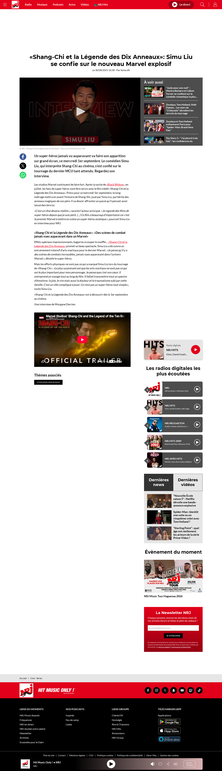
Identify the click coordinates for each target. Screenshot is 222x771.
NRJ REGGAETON (174, 423)
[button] (80, 111)
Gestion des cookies (169, 755)
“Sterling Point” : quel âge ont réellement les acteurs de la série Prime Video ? (186, 533)
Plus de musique (189, 764)
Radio (28, 4)
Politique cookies (105, 755)
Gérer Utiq (151, 755)
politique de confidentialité (181, 647)
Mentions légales (77, 755)
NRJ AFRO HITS (173, 458)
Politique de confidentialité (130, 755)
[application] (80, 112)
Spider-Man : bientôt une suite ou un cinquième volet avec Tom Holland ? (186, 516)
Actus (72, 4)
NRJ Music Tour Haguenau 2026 (163, 596)
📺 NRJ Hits (101, 4)
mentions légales (164, 647)
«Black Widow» (115, 184)
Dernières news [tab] (159, 482)
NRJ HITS (172, 350)
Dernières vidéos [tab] (188, 482)
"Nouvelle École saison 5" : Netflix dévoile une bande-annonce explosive (184, 500)
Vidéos (85, 4)
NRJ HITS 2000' (173, 440)
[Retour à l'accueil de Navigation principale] (15, 4)
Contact (62, 755)
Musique (42, 4)
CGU (91, 755)
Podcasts (58, 4)
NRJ (167, 387)
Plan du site (48, 755)
